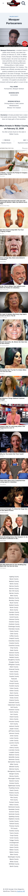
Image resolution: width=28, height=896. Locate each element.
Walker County (14, 16)
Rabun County (14, 804)
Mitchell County (14, 766)
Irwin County (14, 724)
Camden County (14, 612)
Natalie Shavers (6, 141)
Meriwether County (14, 762)
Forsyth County (14, 683)
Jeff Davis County (14, 731)
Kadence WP (21, 891)
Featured (14, 679)
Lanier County (14, 740)
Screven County (14, 811)
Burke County (14, 607)
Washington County (14, 857)
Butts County (14, 610)
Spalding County (14, 816)
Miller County (14, 764)
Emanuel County (14, 669)
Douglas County (14, 662)
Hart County (14, 714)
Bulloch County (14, 605)
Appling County (14, 576)
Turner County (14, 838)
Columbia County (14, 641)
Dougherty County (14, 659)
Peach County (14, 790)
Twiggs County (14, 840)
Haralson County (14, 709)
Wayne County (14, 859)
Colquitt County (14, 638)
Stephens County (14, 819)
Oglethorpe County (14, 785)
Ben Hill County (14, 591)
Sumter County (14, 821)
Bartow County (14, 588)
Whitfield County (14, 864)
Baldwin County (14, 581)
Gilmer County (14, 690)
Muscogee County (14, 778)
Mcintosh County (14, 759)
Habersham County (14, 705)
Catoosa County (14, 619)
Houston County (14, 721)
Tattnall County (14, 823)
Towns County (14, 833)
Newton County (14, 781)
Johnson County (14, 733)
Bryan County (14, 603)
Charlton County (14, 622)
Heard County (14, 717)
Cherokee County (14, 629)
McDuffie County (14, 757)
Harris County (14, 712)
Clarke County (14, 631)
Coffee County (14, 636)
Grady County (14, 698)
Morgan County (14, 774)
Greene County (14, 700)
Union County (14, 845)
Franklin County (14, 686)
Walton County (14, 852)
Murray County (14, 776)
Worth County (14, 866)
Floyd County (14, 681)
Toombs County (14, 830)
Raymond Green (23, 141)
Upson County (14, 847)
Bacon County (14, 579)
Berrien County (14, 593)
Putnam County (14, 802)
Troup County (14, 835)
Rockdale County (14, 809)
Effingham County (14, 664)
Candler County (14, 614)
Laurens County (14, 743)
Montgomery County (14, 771)
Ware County (14, 854)
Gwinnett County (14, 702)
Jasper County (14, 728)
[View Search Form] (23, 3)
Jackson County (14, 726)
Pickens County (14, 793)
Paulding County (14, 788)
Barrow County (14, 586)
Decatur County (14, 655)
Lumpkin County (14, 752)
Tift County (14, 828)
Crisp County (14, 648)
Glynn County (14, 693)
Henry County (14, 719)
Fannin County (14, 674)
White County (14, 861)
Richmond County (14, 807)
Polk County (14, 800)
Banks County (14, 583)
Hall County (14, 707)
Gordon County (14, 695)
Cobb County (14, 633)
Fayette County (14, 676)
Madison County (14, 755)
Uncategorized (14, 842)
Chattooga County (14, 626)
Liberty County (14, 747)
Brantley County (14, 600)
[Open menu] (3, 3)
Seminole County (14, 814)
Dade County (14, 650)
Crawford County (14, 645)
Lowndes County (14, 750)
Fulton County (14, 688)
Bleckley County (14, 598)
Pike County (14, 797)
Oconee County (14, 783)
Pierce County (14, 795)
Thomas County (14, 826)
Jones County (14, 735)
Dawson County (14, 652)
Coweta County (14, 643)
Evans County (14, 671)
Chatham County (14, 624)
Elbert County (14, 667)
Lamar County (14, 738)
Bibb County (14, 595)
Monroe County (14, 769)
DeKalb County (14, 657)
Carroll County (14, 617)
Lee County (14, 745)
